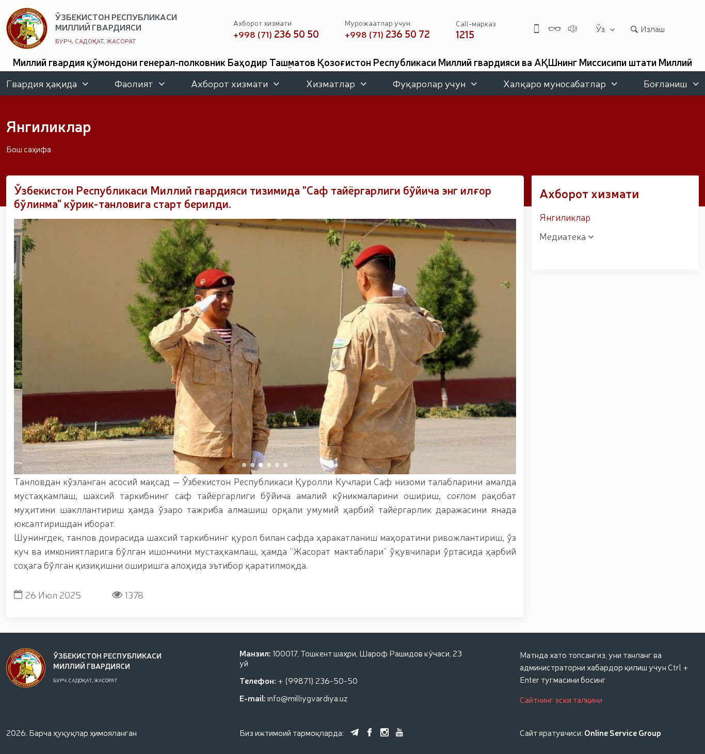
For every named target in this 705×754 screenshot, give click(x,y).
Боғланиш (665, 83)
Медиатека (563, 236)
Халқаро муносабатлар (554, 83)
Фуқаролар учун (429, 83)
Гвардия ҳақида (41, 83)
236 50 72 (387, 33)
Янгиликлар (564, 216)
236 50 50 (276, 33)
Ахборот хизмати (229, 83)
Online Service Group (622, 732)
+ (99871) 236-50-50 (318, 680)
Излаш (652, 28)
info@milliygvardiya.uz (307, 697)
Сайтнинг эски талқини (561, 699)
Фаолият (134, 83)
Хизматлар (330, 83)
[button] (244, 465)
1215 (465, 34)
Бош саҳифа (28, 148)
